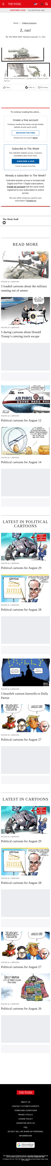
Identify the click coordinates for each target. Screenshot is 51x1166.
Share (8, 87)
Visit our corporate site (35, 1157)
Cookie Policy (25, 1119)
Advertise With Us (25, 1123)
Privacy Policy (25, 1115)
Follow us (31, 87)
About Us (25, 1102)
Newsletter (44, 87)
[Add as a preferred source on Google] (25, 1145)
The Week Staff (15, 37)
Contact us (31, 201)
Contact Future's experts (25, 1106)
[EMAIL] (5, 222)
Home (15, 23)
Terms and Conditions (25, 1110)
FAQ (25, 1127)
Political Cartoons (29, 23)
